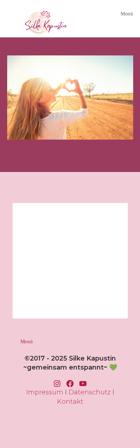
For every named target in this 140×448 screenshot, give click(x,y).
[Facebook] (70, 383)
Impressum (44, 392)
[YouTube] (83, 383)
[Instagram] (57, 383)
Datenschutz (90, 392)
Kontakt (70, 402)
